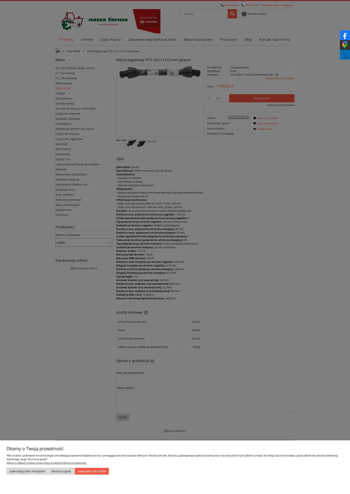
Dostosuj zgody (61, 471)
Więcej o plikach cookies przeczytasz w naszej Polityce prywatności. (46, 463)
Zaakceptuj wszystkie (92, 471)
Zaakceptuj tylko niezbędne (27, 471)
